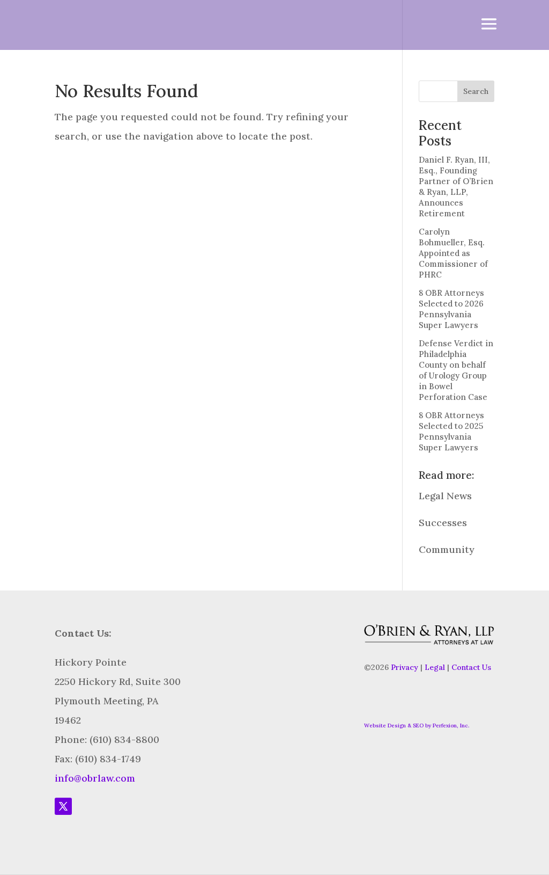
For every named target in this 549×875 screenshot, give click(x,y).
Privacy (404, 667)
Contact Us (471, 667)
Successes (443, 522)
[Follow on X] (63, 806)
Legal (435, 667)
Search (475, 91)
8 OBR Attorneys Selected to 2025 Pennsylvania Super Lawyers (451, 431)
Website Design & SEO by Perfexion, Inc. (416, 725)
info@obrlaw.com (95, 778)
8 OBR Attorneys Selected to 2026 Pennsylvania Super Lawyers (451, 309)
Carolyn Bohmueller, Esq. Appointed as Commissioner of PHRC (453, 253)
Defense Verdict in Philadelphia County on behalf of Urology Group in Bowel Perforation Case (456, 370)
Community (446, 549)
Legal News (445, 496)
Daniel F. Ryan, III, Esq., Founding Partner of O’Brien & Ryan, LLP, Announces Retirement (456, 186)
